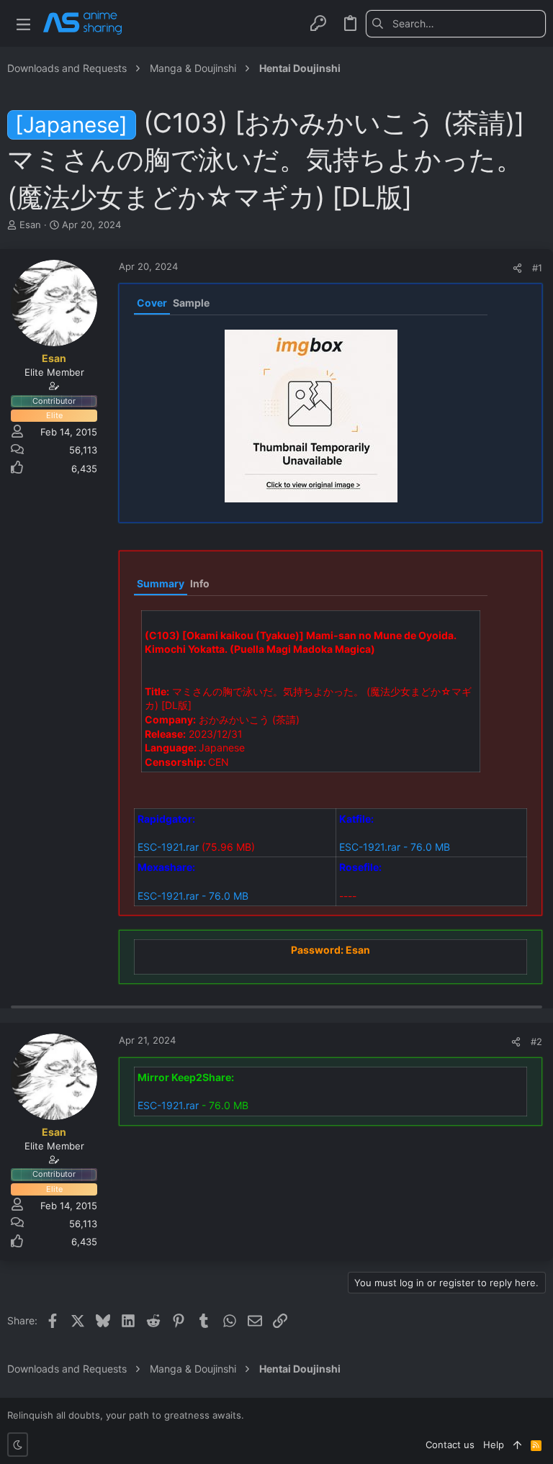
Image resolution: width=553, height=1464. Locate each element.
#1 (537, 268)
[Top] (517, 1444)
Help (493, 1444)
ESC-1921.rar (168, 847)
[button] (23, 23)
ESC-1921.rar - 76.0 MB (394, 847)
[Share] (517, 268)
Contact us (450, 1444)
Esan (30, 224)
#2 (536, 1041)
